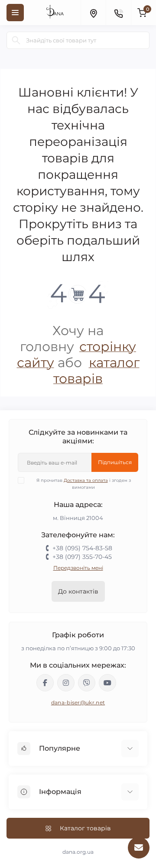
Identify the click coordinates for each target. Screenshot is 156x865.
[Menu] (15, 12)
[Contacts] (118, 12)
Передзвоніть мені (78, 568)
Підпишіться (115, 462)
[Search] (16, 40)
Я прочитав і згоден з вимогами (83, 484)
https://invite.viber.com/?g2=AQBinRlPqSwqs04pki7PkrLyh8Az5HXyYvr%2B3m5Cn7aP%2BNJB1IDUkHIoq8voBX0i (86, 682)
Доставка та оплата (86, 480)
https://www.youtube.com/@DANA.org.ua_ (107, 682)
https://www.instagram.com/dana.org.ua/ (66, 682)
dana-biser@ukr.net (78, 702)
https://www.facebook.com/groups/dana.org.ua (45, 682)
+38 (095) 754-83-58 (82, 548)
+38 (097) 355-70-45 (82, 557)
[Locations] (93, 12)
